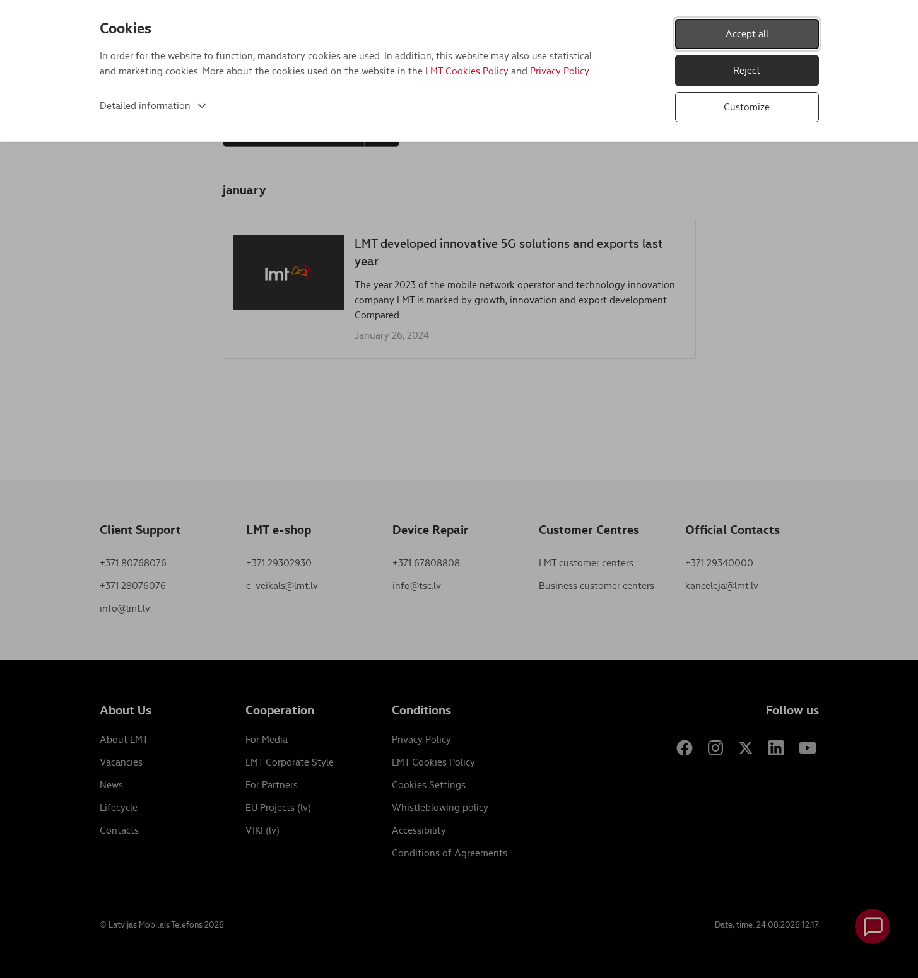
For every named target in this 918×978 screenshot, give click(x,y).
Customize (747, 107)
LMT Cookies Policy (467, 71)
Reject (746, 70)
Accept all (747, 34)
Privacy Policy (559, 71)
